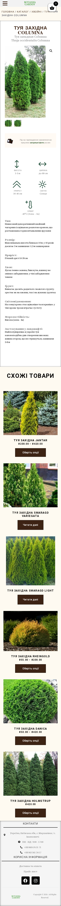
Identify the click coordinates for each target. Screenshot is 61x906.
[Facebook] (25, 880)
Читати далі (30, 524)
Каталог (23, 11)
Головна (8, 11)
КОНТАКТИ (30, 823)
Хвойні (37, 11)
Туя (47, 11)
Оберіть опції (30, 452)
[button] (51, 51)
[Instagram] (36, 880)
